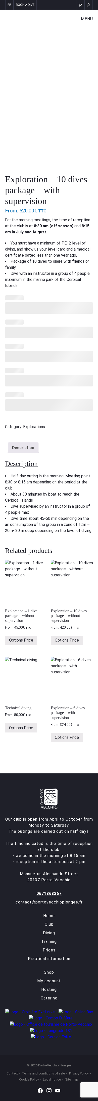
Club (49, 924)
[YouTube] (57, 1090)
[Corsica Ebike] (51, 1036)
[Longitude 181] (51, 1030)
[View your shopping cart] (80, 5)
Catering (49, 998)
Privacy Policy (78, 1073)
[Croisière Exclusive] (30, 1011)
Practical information (49, 958)
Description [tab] (23, 447)
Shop (49, 972)
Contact (12, 1073)
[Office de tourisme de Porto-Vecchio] (51, 1024)
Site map (71, 1079)
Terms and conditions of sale (43, 1073)
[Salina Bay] (76, 1011)
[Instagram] (49, 1090)
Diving (49, 933)
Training (49, 941)
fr (9, 5)
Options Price (21, 640)
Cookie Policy (29, 1079)
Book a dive (25, 5)
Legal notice (52, 1079)
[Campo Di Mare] (51, 1018)
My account (49, 980)
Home (49, 915)
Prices (49, 950)
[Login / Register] (88, 5)
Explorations (34, 426)
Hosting (49, 989)
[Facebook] (40, 1090)
